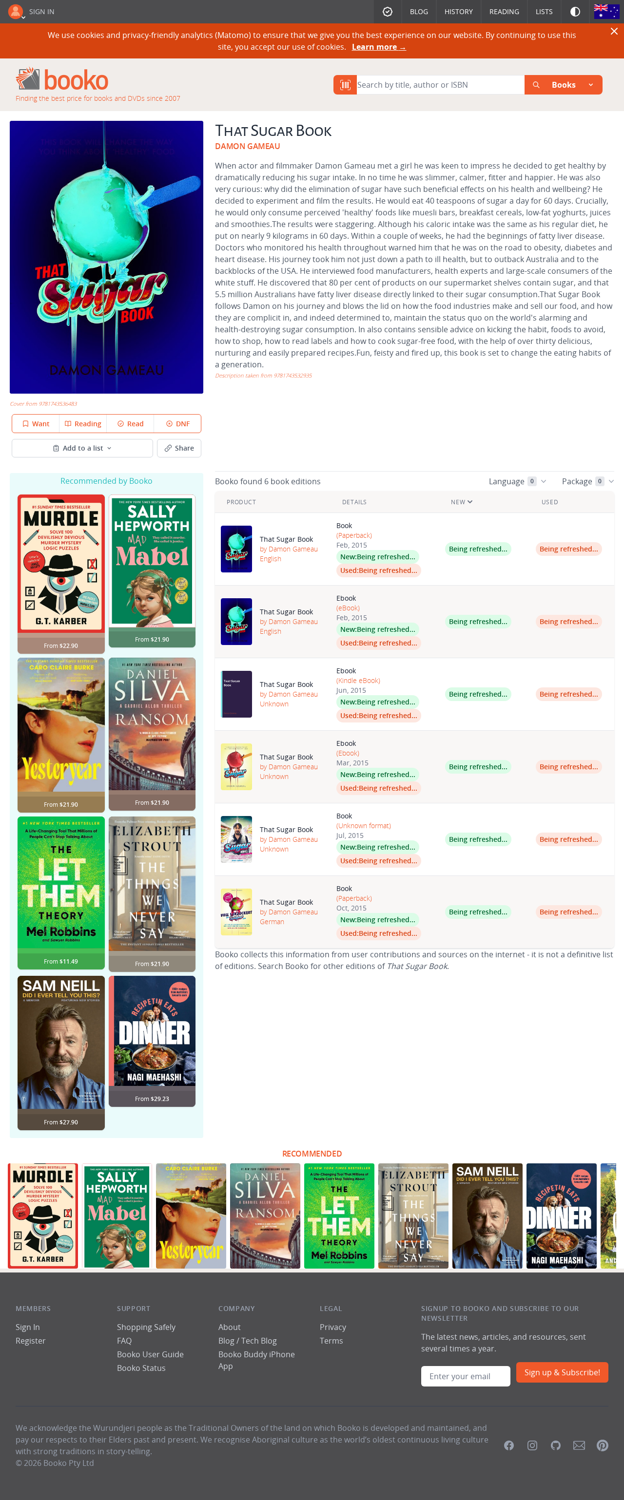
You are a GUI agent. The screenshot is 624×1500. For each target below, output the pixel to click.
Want (41, 423)
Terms (331, 1340)
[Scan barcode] (345, 85)
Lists (544, 11)
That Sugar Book (286, 539)
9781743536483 (58, 403)
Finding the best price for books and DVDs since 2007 (98, 98)
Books (564, 84)
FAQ (124, 1340)
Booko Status (141, 1368)
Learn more (379, 46)
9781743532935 (292, 375)
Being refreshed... (386, 556)
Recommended (312, 1153)
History (459, 11)
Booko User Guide (150, 1354)
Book (344, 525)
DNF (183, 423)
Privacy (333, 1327)
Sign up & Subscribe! (562, 1372)
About (229, 1327)
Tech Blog (259, 1340)
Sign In (42, 11)
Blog (419, 11)
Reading (504, 11)
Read (135, 423)
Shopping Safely (146, 1327)
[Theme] (575, 11)
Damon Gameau (247, 146)
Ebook (346, 598)
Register (31, 1340)
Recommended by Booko (106, 480)
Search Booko (283, 966)
